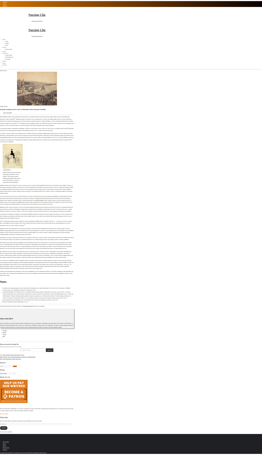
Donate (4, 443)
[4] (24, 224)
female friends (6, 355)
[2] (17, 122)
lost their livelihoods (39, 200)
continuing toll (20, 202)
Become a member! (4, 413)
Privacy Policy (6, 442)
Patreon (4, 445)
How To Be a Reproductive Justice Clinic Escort (10, 359)
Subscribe (49, 350)
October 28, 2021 (4, 106)
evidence (37, 198)
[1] (15, 118)
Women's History (20, 355)
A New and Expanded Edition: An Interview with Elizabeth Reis (17, 357)
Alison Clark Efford (7, 112)
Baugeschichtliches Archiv (29, 306)
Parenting (11, 355)
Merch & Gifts (6, 447)
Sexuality (15, 355)
